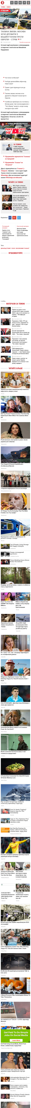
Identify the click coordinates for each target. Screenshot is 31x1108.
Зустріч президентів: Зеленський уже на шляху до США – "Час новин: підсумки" (20, 332)
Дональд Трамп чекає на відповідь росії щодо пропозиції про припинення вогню (22, 232)
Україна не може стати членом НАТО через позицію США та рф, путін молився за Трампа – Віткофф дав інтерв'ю (20, 313)
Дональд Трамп (6, 248)
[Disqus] (15, 279)
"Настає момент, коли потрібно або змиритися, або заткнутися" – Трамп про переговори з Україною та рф (21, 207)
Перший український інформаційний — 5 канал (3, 2)
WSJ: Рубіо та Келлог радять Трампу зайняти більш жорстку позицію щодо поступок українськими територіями (21, 189)
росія (13, 248)
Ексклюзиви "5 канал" (22, 248)
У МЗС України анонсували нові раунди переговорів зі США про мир (20, 149)
